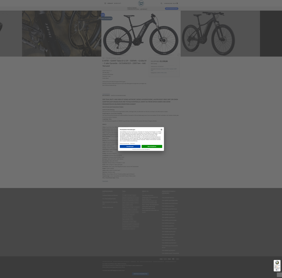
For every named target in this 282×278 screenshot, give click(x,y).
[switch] (277, 270)
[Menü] (280, 261)
